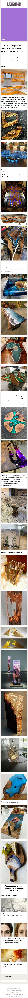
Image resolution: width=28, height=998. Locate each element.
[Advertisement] (14, 23)
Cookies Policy (18, 996)
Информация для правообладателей (14, 994)
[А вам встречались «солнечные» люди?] (14, 955)
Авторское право (14, 992)
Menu (3, 39)
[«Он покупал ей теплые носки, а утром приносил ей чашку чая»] (14, 905)
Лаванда (9, 988)
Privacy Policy (10, 996)
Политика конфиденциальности (14, 990)
